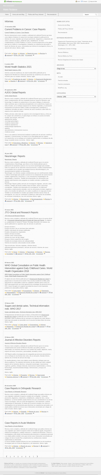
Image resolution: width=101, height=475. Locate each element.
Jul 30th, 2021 (20, 201)
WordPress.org (62, 88)
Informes (22, 53)
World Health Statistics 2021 (18, 66)
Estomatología (27, 290)
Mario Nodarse (10, 9)
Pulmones (39, 252)
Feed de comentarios (64, 84)
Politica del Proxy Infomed (65, 29)
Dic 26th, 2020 (20, 413)
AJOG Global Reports (15, 92)
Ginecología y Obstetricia (20, 143)
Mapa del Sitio (93, 1)
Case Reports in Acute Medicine (20, 422)
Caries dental (17, 290)
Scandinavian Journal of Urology (67, 48)
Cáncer (15, 53)
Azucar (15, 324)
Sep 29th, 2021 (25, 145)
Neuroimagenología (36, 199)
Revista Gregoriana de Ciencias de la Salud (70, 60)
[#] (33, 55)
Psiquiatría (24, 375)
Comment (29, 55)
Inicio (79, 1)
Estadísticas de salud (19, 79)
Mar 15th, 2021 (30, 254)
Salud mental (41, 375)
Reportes (13, 81)
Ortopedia (23, 411)
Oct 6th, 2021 (33, 81)
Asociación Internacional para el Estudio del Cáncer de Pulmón (26, 220)
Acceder (60, 77)
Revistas (42, 53)
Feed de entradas (63, 80)
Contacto (85, 1)
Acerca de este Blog (18, 14)
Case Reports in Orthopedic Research (23, 388)
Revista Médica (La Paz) (65, 56)
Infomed (42, 473)
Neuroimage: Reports (15, 156)
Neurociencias (25, 199)
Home (7, 14)
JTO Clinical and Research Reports (21, 212)
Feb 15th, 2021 (35, 377)
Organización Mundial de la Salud (39, 279)
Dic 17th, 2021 (20, 55)
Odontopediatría (11, 292)
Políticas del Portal (8, 463)
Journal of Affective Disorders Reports (22, 339)
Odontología (45, 290)
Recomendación (51, 14)
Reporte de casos (32, 53)
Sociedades (10, 254)
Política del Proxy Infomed (35, 14)
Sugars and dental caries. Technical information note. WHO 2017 (23, 312)
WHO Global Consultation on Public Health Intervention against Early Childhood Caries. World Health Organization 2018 (28, 268)
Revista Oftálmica (63, 52)
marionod (9, 55)
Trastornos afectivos (12, 377)
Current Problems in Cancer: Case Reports (25, 29)
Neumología (30, 252)
